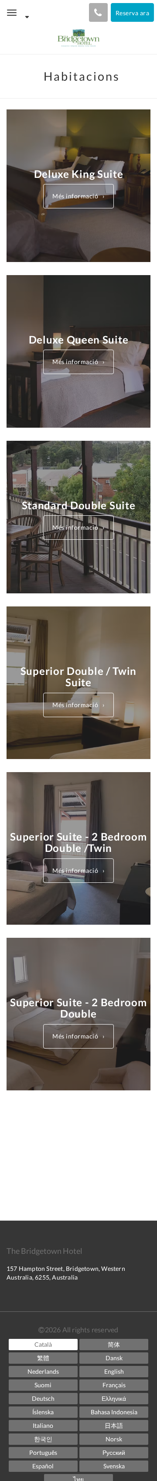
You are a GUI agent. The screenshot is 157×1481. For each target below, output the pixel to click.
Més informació (75, 196)
